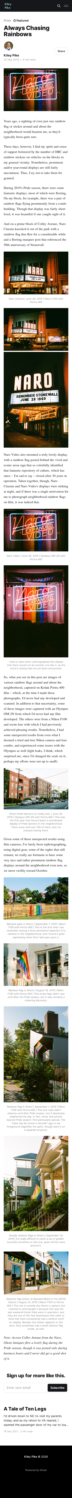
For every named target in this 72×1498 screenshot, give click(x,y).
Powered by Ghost (36, 1470)
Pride (7, 20)
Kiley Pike (11, 55)
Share (61, 51)
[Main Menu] (66, 6)
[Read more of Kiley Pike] (8, 46)
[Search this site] (59, 6)
